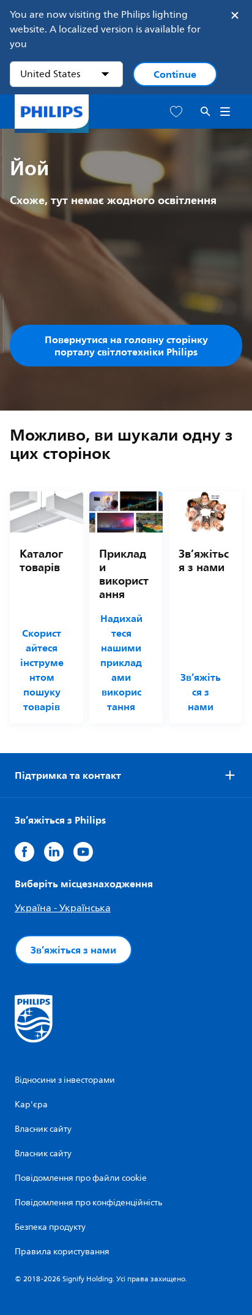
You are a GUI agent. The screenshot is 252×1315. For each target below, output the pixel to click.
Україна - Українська (63, 908)
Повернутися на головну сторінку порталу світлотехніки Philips (126, 345)
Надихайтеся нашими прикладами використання (121, 662)
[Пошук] (205, 111)
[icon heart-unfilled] (176, 111)
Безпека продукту (50, 1227)
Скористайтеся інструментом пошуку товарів (41, 670)
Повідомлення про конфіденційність (88, 1203)
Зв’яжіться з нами (200, 692)
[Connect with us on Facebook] (24, 852)
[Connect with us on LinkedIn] (54, 852)
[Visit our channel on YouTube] (83, 852)
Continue (175, 74)
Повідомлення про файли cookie (81, 1178)
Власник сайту (43, 1129)
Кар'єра (31, 1104)
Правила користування (62, 1252)
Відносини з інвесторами (65, 1080)
